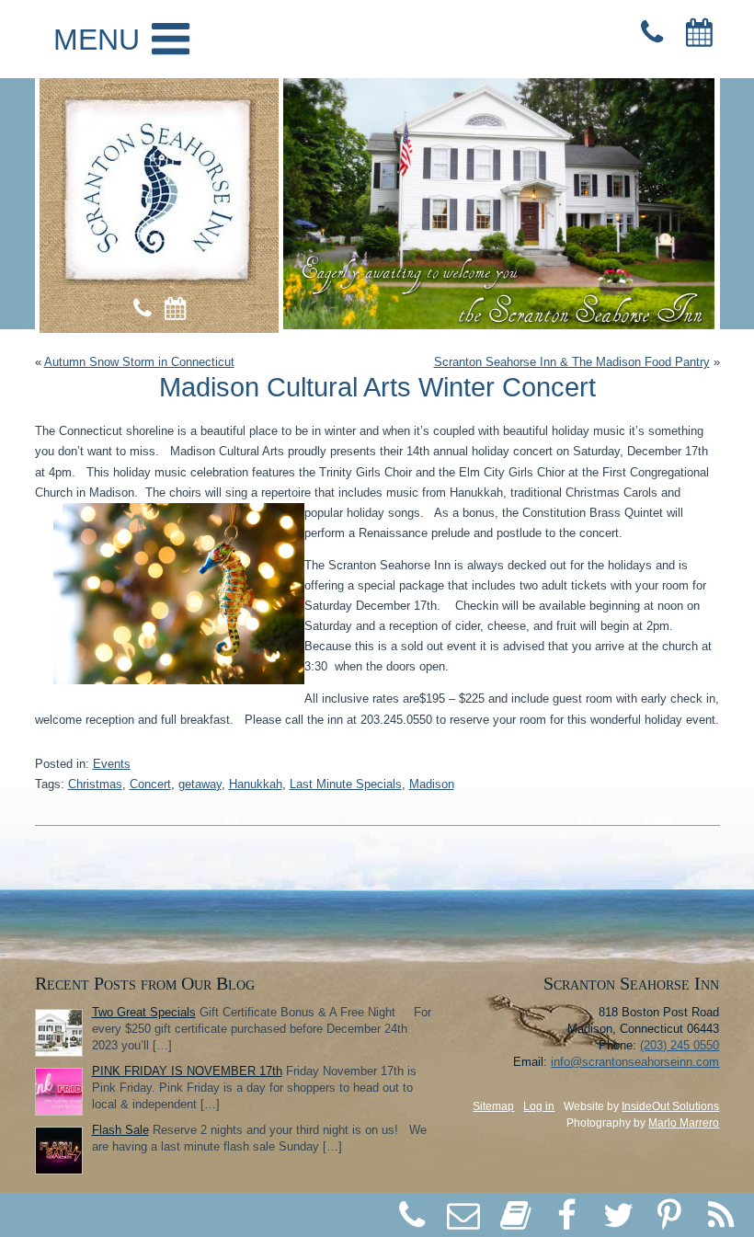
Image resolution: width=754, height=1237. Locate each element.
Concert (150, 784)
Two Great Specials (144, 1012)
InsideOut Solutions (670, 1106)
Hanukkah (255, 784)
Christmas (95, 784)
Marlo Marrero (683, 1123)
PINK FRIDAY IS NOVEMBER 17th (187, 1071)
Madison (431, 784)
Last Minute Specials (346, 784)
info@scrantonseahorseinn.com (635, 1062)
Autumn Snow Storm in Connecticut (139, 362)
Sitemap (493, 1106)
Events (112, 764)
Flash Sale (120, 1130)
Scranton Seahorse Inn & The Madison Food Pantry (572, 362)
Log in (538, 1106)
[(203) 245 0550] (652, 32)
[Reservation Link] (699, 32)
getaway (200, 784)
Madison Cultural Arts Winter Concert (377, 387)
